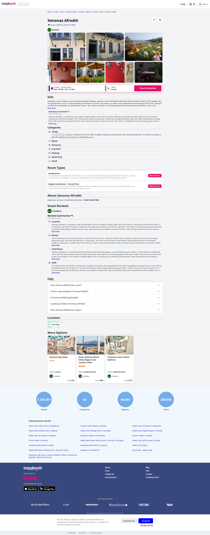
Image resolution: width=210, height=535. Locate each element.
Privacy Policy (83, 533)
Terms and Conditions (95, 533)
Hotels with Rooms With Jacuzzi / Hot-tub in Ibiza (48, 450)
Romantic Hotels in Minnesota (93, 435)
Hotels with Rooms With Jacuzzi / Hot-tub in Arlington (102, 440)
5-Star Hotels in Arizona (38, 440)
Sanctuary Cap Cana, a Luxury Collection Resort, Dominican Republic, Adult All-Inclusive (53, 456)
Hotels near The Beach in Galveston (146, 426)
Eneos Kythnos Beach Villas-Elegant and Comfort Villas (89, 360)
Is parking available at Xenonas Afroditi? (68, 304)
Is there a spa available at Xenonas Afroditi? (69, 291)
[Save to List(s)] (154, 19)
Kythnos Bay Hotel (58, 357)
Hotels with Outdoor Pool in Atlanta (43, 431)
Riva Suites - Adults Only (142, 450)
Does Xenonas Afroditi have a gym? (66, 310)
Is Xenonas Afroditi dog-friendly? (65, 298)
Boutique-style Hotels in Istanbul (94, 445)
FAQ (147, 471)
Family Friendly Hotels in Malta (41, 445)
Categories (109, 474)
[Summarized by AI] (61, 113)
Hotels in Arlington (140, 445)
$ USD (183, 4)
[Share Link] (160, 19)
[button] (119, 88)
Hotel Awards (110, 477)
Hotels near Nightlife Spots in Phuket (147, 431)
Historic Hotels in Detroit (142, 435)
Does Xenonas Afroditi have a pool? (66, 285)
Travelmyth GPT (152, 477)
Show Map (55, 324)
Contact (149, 474)
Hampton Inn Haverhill (90, 450)
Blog (147, 467)
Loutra (52, 25)
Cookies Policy (71, 533)
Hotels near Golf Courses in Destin (146, 440)
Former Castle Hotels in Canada (93, 426)
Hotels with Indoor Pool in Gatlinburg (44, 426)
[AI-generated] (63, 135)
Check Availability (148, 88)
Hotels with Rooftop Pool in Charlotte (95, 431)
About (107, 467)
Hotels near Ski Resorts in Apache (42, 435)
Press (107, 471)
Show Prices (155, 176)
